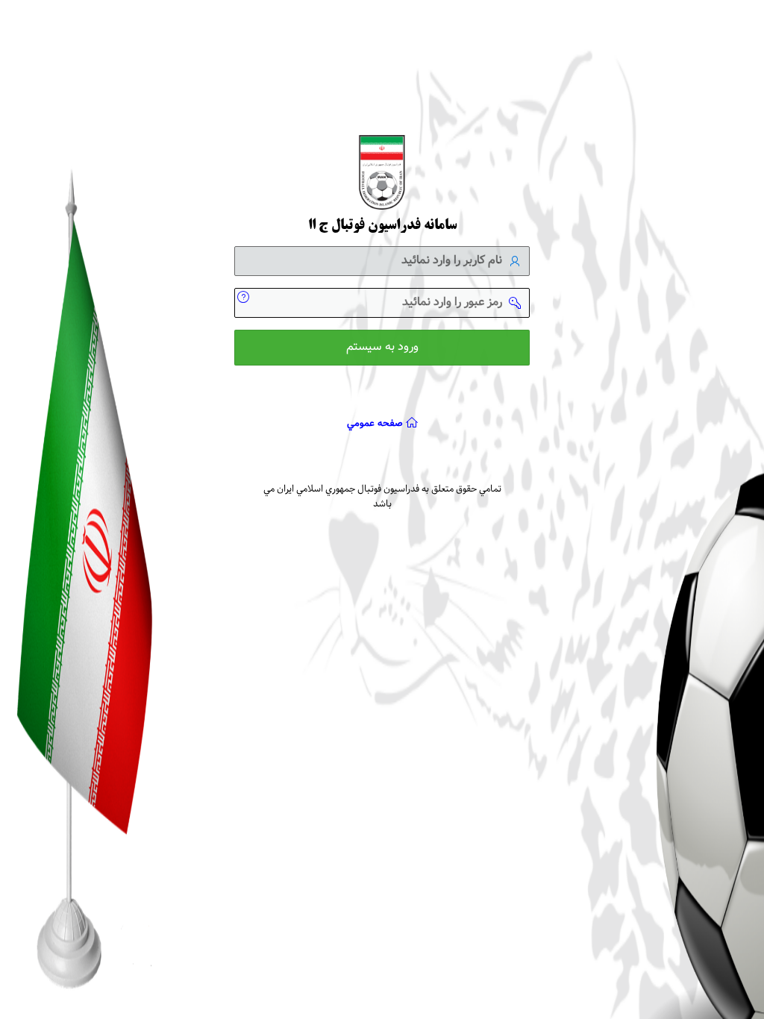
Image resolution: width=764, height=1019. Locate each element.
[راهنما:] (249, 295)
